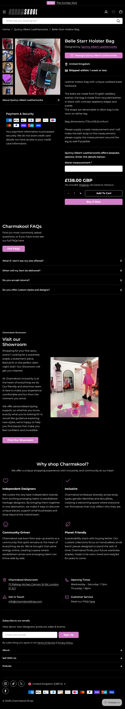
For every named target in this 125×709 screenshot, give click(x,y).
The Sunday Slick (66, 2)
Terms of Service (46, 642)
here (92, 601)
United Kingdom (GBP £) (47, 683)
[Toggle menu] (4, 12)
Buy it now (94, 201)
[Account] (106, 12)
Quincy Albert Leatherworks (31, 29)
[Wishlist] (113, 12)
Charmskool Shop (22, 700)
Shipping (84, 185)
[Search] (118, 21)
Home (6, 29)
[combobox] (62, 21)
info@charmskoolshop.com (25, 601)
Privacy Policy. (65, 642)
